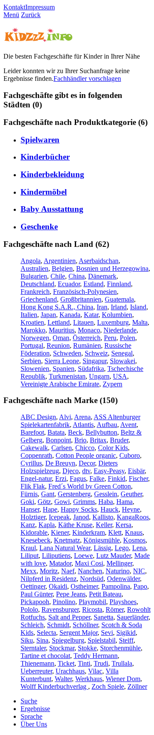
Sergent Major (78, 632)
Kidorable (34, 532)
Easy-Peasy (109, 470)
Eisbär (136, 470)
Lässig (102, 547)
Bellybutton (101, 432)
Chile (57, 276)
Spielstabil (102, 640)
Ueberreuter (36, 671)
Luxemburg (113, 322)
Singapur (95, 361)
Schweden (67, 353)
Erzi (60, 478)
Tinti (84, 663)
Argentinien (60, 260)
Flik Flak (33, 486)
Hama (124, 501)
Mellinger (119, 563)
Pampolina (115, 586)
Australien (34, 268)
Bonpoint (58, 440)
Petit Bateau (105, 594)
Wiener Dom (123, 678)
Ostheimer (84, 586)
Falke (96, 478)
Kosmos (134, 540)
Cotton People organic (86, 455)
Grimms (84, 501)
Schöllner (85, 624)
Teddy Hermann (96, 655)
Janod (81, 517)
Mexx (28, 571)
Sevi (107, 632)
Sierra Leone (61, 361)
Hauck (109, 509)
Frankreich (35, 291)
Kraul (28, 547)
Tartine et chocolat (45, 655)
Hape (50, 509)
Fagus (78, 478)
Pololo (29, 609)
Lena (139, 547)
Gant (47, 494)
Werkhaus (88, 678)
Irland (119, 307)
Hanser (30, 509)
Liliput (29, 555)
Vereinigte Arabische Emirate (60, 384)
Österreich (87, 337)
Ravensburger (60, 609)
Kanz (28, 524)
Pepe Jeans (71, 594)
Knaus (133, 532)
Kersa (123, 524)
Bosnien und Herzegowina (112, 268)
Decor (87, 463)
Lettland (58, 322)
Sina (42, 640)
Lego (122, 547)
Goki (27, 501)
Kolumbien (117, 314)
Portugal (32, 345)
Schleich (32, 624)
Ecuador (69, 283)
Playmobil (92, 601)
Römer (115, 609)
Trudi (101, 663)
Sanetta (103, 617)
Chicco (85, 447)
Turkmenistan (67, 376)
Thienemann (37, 663)
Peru (110, 337)
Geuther (131, 494)
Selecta (46, 632)
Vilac (95, 671)
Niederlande (120, 330)
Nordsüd (92, 578)
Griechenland (39, 299)
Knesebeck (35, 540)
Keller (104, 524)
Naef (67, 571)
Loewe (83, 555)
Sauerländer (132, 617)
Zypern (112, 384)
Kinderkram (88, 532)
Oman (61, 337)
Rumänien (87, 345)
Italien (29, 314)
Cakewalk (34, 447)
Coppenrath (36, 455)
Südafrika (91, 368)
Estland (93, 283)
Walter (63, 678)
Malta (140, 322)
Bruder (119, 440)
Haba (105, 501)
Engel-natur (36, 478)
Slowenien (35, 368)
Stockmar (61, 648)
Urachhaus (70, 671)
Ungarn (99, 376)
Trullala (122, 663)
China (76, 276)
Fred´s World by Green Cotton (89, 486)
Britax (98, 440)
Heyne (131, 509)
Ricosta (92, 609)
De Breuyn (60, 463)
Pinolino (64, 601)
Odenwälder (123, 578)
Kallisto (102, 517)
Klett (114, 532)
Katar (91, 314)
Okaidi (58, 586)
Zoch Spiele (108, 686)
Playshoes (123, 601)
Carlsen (61, 447)
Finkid (116, 478)
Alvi (65, 417)
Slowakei (122, 361)
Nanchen (90, 571)
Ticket (66, 663)
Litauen (83, 322)
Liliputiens (56, 555)
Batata (56, 432)
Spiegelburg (68, 640)
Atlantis (83, 424)
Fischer (138, 478)
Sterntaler (33, 648)
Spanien (63, 368)
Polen (127, 337)
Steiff (126, 640)
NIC (139, 571)
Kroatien (32, 322)
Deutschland (37, 283)
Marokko (33, 330)
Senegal (122, 353)
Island (138, 307)
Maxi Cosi (89, 563)
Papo (140, 586)
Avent (128, 424)
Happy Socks (79, 509)
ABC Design (38, 417)
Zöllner (137, 686)
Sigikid (126, 632)
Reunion (58, 345)
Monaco (89, 330)
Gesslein (105, 494)
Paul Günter (37, 594)
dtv (86, 470)
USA (120, 376)
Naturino (118, 571)
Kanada (69, 314)
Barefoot (32, 432)
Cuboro (129, 455)
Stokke (87, 648)
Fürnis (29, 494)
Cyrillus (31, 463)
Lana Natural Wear (64, 547)
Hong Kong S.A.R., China (57, 307)
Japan (48, 314)
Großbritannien (80, 299)
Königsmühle (101, 540)
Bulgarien (34, 276)
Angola (31, 260)
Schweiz (96, 353)
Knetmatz (67, 540)
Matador (60, 563)
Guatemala (119, 299)
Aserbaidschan (98, 260)
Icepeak (59, 517)
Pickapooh (35, 601)
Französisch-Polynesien (85, 291)
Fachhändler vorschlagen (87, 78)
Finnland (119, 283)
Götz (44, 501)
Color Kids (113, 447)
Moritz (49, 571)
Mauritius (61, 330)
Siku (27, 640)
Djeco (70, 470)
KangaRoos (133, 517)
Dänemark (102, 276)
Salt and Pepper (69, 617)
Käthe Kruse (75, 524)
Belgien (62, 268)
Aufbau (107, 424)
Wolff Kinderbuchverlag (54, 686)
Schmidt (58, 624)
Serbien (31, 361)
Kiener (60, 532)
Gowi (62, 501)
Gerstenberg (74, 494)
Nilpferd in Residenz (49, 578)
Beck (75, 432)
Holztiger (33, 517)
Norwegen (35, 337)
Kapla (46, 524)
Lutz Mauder (113, 555)
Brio (80, 440)
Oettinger (33, 586)
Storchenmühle (120, 648)
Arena (82, 417)
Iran (102, 307)
